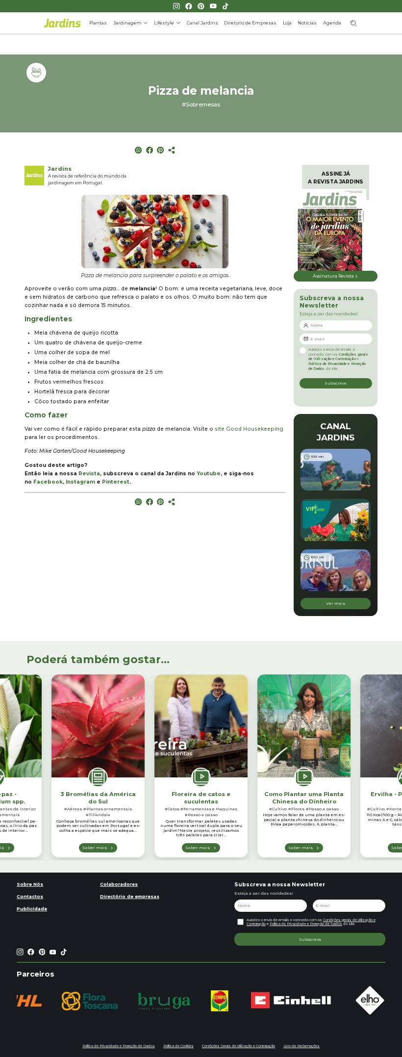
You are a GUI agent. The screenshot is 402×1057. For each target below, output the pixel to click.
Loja (287, 23)
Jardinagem (127, 23)
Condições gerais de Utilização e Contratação (338, 356)
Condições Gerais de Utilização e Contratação (238, 1046)
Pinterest (115, 482)
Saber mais (94, 847)
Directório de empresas (129, 896)
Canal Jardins (202, 23)
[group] (90, 1001)
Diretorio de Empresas (250, 23)
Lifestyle (164, 23)
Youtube (209, 473)
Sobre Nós (30, 884)
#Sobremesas (201, 104)
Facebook (48, 482)
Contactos (30, 896)
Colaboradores (119, 884)
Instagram (80, 482)
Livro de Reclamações (301, 1046)
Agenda (332, 23)
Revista (89, 473)
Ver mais (335, 603)
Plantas (98, 23)
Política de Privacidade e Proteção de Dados (306, 924)
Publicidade (32, 908)
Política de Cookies (178, 1046)
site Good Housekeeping (249, 429)
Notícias (307, 23)
